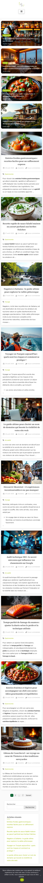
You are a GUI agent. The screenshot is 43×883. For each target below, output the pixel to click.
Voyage (5, 63)
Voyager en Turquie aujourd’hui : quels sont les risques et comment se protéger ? (21, 357)
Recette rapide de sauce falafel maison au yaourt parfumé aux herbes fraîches (21, 226)
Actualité (8, 440)
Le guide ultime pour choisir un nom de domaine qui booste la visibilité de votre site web (21, 427)
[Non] (40, 875)
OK (22, 880)
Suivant (28, 795)
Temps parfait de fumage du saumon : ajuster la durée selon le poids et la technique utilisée (21, 625)
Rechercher (11, 804)
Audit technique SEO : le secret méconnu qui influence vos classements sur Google (21, 560)
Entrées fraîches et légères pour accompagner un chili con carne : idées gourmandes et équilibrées (21, 690)
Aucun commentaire (34, 168)
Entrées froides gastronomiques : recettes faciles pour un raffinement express (21, 161)
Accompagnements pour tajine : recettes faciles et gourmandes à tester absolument (19, 95)
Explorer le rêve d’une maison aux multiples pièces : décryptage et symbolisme (19, 123)
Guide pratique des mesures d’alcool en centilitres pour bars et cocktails (20, 40)
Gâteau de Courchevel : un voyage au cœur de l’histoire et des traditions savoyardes (21, 756)
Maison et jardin (7, 118)
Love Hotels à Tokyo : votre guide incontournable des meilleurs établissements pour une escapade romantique (21, 67)
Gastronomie (6, 35)
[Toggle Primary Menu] (21, 11)
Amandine (21, 168)
